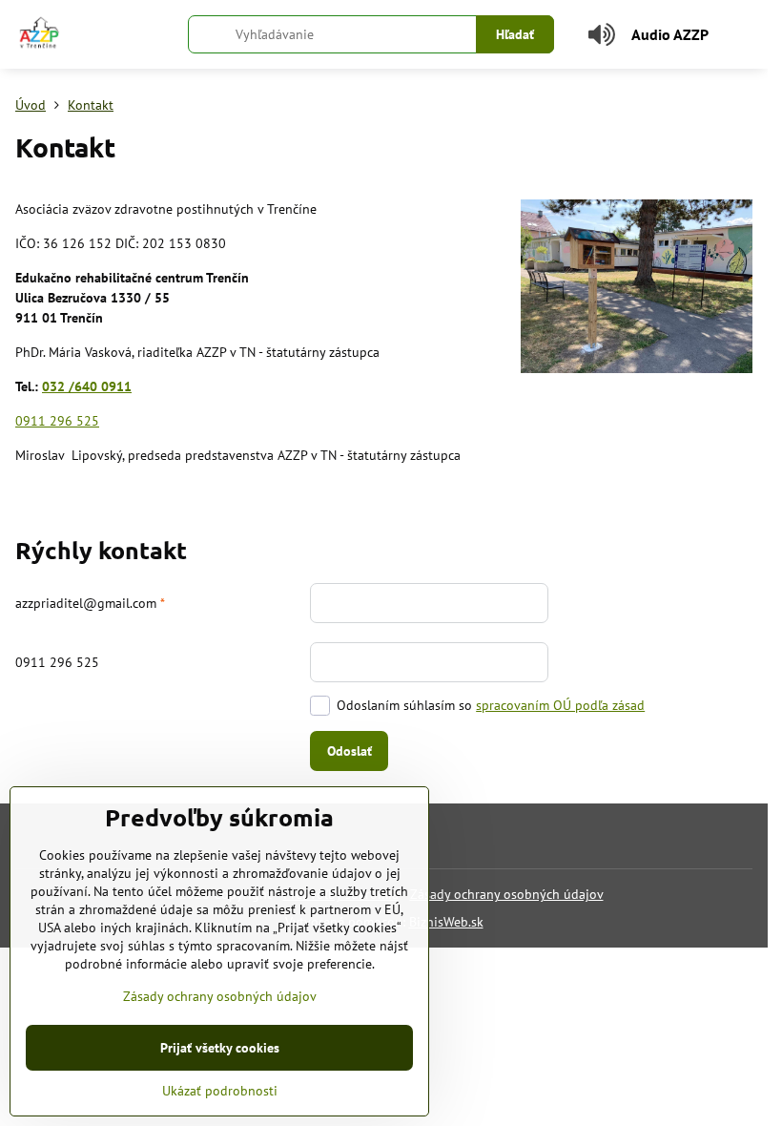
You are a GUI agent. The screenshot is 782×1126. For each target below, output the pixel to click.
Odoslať (349, 751)
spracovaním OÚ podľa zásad (560, 705)
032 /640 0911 (87, 386)
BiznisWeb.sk (446, 921)
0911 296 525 (57, 420)
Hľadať (515, 34)
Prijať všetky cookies (219, 1047)
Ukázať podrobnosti (220, 1090)
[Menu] (745, 34)
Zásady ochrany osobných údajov (507, 894)
